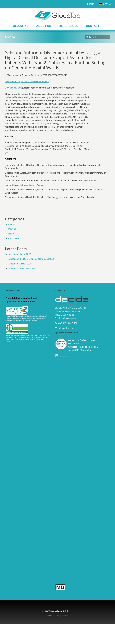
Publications (14, 238)
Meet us (12, 228)
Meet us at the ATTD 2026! (22, 268)
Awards (12, 224)
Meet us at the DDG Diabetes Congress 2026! (31, 258)
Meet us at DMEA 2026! (20, 263)
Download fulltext (13, 87)
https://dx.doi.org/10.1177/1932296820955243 (27, 81)
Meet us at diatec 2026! (20, 254)
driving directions (66, 328)
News (11, 233)
